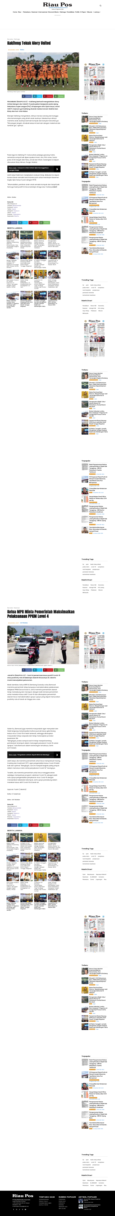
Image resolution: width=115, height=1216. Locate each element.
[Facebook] (83, 109)
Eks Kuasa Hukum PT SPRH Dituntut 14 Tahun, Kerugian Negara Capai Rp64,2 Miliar (13, 283)
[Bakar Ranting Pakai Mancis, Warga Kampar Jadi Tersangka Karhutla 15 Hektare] (40, 235)
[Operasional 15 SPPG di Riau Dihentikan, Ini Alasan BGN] (54, 254)
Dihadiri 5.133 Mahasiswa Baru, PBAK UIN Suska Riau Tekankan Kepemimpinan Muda (26, 244)
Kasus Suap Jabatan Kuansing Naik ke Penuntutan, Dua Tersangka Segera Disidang (13, 244)
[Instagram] (86, 109)
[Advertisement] (34, 141)
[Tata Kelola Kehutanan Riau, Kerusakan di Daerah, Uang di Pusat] (85, 250)
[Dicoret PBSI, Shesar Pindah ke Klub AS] (81, 1201)
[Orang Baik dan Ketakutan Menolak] (85, 211)
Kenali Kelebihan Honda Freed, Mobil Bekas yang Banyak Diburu (92, 1206)
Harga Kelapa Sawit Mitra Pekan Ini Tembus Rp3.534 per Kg (98, 219)
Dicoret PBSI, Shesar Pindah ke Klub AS (92, 1199)
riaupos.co (16, 210)
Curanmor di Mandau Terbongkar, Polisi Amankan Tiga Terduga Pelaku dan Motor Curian (40, 284)
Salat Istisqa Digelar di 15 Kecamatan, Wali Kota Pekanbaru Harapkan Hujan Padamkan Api (53, 283)
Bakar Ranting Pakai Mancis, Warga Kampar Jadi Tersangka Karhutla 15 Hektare (39, 244)
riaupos (15, 207)
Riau (91, 151)
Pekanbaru (92, 177)
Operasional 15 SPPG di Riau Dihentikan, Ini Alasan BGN (53, 262)
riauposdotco (16, 214)
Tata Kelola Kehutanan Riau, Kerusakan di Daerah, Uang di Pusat (98, 250)
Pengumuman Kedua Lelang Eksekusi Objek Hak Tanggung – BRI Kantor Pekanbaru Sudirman (98, 229)
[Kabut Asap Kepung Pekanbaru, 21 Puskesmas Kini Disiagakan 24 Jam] (26, 274)
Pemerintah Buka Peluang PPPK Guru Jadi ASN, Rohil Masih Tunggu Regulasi (26, 263)
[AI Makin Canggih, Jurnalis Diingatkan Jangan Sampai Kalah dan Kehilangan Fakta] (40, 254)
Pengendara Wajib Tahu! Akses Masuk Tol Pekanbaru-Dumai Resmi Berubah (54, 243)
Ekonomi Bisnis (93, 223)
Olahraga (17, 39)
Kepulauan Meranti (94, 205)
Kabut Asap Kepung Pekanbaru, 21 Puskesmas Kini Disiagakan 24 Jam (25, 283)
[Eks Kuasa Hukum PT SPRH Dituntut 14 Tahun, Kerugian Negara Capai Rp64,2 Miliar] (12, 274)
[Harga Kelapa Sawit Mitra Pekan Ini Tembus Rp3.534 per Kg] (85, 219)
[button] (100, 6)
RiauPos (16, 216)
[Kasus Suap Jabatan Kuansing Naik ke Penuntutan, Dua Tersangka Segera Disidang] (12, 235)
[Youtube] (92, 109)
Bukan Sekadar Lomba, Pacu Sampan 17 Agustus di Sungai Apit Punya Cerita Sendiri (13, 264)
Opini (91, 213)
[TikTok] (19, 1209)
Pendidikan (92, 132)
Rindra (22, 49)
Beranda (10, 39)
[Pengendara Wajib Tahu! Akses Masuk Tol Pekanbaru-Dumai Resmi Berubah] (54, 235)
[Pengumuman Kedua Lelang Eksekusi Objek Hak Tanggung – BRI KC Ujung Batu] (85, 240)
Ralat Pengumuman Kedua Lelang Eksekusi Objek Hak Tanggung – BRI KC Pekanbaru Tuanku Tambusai (98, 189)
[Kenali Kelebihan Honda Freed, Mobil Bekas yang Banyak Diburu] (81, 1206)
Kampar (91, 142)
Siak (91, 161)
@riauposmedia (17, 205)
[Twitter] (88, 109)
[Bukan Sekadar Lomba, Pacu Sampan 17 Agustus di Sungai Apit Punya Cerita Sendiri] (12, 254)
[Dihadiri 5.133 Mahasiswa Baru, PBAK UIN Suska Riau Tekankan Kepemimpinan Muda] (26, 235)
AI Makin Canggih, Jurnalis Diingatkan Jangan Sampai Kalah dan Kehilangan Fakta (40, 264)
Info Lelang (92, 194)
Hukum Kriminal (93, 123)
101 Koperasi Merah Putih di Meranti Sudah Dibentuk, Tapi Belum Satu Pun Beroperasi (98, 479)
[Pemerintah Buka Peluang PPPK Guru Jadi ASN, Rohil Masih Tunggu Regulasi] (26, 254)
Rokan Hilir (92, 169)
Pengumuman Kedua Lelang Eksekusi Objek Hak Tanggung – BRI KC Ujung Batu (98, 519)
